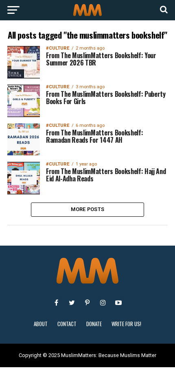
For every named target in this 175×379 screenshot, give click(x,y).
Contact (67, 324)
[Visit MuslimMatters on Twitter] (72, 302)
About (41, 324)
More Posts (88, 209)
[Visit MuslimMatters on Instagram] (103, 302)
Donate (94, 324)
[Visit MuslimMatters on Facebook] (56, 302)
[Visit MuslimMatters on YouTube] (118, 302)
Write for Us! (126, 324)
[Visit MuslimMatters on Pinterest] (87, 302)
